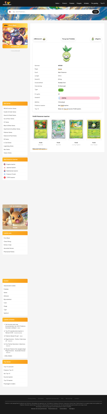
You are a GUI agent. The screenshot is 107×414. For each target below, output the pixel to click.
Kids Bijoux (72, 408)
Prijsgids (79, 3)
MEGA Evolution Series (10, 108)
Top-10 (102, 3)
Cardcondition (63, 408)
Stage (5, 306)
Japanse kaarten (11, 167)
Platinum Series (8, 132)
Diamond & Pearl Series (10, 136)
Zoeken (95, 11)
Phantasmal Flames (9, 251)
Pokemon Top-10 (8, 370)
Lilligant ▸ (98, 39)
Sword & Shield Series (10, 115)
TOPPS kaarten (10, 177)
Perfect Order (7, 245)
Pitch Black (7, 238)
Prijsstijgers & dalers (9, 384)
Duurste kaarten (8, 377)
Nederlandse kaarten (12, 171)
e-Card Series (7, 142)
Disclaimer (41, 398)
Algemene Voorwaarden (52, 398)
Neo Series (7, 149)
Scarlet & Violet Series (10, 112)
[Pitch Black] (15, 35)
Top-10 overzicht (8, 367)
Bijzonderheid (7, 299)
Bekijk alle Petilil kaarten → (40, 149)
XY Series (6, 122)
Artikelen (86, 3)
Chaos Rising (7, 241)
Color (5, 303)
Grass (61, 90)
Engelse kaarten (10, 164)
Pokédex (6, 289)
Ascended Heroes (9, 248)
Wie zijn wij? (69, 398)
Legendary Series (8, 146)
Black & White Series (9, 125)
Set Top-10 (7, 373)
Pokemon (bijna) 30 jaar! (12, 336)
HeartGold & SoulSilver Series (12, 129)
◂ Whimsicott (38, 39)
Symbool (6, 313)
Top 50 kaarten (8, 380)
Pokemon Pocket (11, 174)
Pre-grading (94, 3)
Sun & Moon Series (9, 119)
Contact (77, 398)
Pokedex (71, 3)
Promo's (64, 3)
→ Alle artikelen (8, 356)
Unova (60, 69)
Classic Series (8, 153)
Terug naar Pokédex (68, 39)
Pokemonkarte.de (52, 408)
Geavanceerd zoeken (10, 285)
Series (57, 3)
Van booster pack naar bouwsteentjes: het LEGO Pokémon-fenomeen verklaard (15, 326)
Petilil (62, 105)
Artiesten (6, 296)
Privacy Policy (32, 398)
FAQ (62, 398)
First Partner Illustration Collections (15, 344)
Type (5, 309)
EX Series (6, 139)
